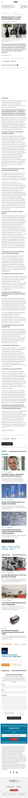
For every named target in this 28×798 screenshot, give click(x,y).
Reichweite (8, 379)
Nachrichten (7, 12)
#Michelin (5, 454)
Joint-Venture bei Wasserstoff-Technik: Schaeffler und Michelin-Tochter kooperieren (12, 531)
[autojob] (23, 644)
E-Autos (11, 369)
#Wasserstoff (10, 527)
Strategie (22, 199)
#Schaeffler (9, 472)
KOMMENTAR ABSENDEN (14, 718)
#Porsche (9, 600)
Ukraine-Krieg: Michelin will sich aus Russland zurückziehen (13, 503)
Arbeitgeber (4, 240)
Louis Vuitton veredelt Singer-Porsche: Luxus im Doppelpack (14, 603)
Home (3, 12)
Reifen (14, 105)
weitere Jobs (5, 664)
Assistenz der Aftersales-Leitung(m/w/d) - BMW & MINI (11, 655)
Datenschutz (14, 794)
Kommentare (7, 61)
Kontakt (18, 787)
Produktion (18, 102)
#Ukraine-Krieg (10, 499)
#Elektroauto (5, 547)
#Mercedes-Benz (10, 572)
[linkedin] (17, 772)
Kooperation (14, 161)
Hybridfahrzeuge (22, 411)
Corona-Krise (9, 299)
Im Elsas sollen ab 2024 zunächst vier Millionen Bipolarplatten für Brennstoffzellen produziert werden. (14, 536)
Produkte (23, 337)
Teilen (15, 61)
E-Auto (10, 105)
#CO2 (18, 547)
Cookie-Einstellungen (21, 794)
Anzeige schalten (17, 665)
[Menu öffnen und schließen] (2, 2)
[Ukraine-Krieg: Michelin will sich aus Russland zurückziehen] (14, 491)
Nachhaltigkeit (10, 129)
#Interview (9, 546)
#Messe (11, 549)
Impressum (5, 794)
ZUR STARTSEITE (7, 444)
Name (3, 689)
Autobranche (14, 12)
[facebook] (10, 772)
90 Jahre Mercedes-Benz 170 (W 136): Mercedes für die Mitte (14, 576)
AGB (9, 794)
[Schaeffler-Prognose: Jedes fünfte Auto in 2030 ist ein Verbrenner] (14, 463)
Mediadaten (10, 787)
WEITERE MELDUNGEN (8, 541)
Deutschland (20, 237)
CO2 (21, 141)
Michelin (22, 100)
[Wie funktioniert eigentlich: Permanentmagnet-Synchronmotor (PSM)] (14, 619)
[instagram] (13, 772)
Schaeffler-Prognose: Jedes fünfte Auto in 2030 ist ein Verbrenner (13, 475)
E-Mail (3, 684)
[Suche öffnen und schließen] (25, 2)
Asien (24, 306)
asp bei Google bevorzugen (10, 65)
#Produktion (16, 546)
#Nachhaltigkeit (12, 547)
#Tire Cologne (5, 549)
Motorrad (17, 361)
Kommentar (4, 695)
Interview (4, 430)
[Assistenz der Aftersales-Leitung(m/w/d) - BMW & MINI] (5, 650)
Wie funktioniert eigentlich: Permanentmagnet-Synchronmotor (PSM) (13, 632)
